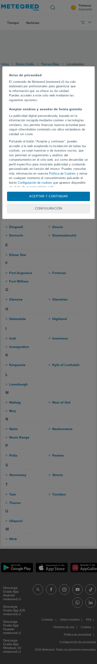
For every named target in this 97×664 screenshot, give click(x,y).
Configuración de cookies (35, 182)
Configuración (48, 208)
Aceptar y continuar (48, 196)
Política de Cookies (62, 173)
